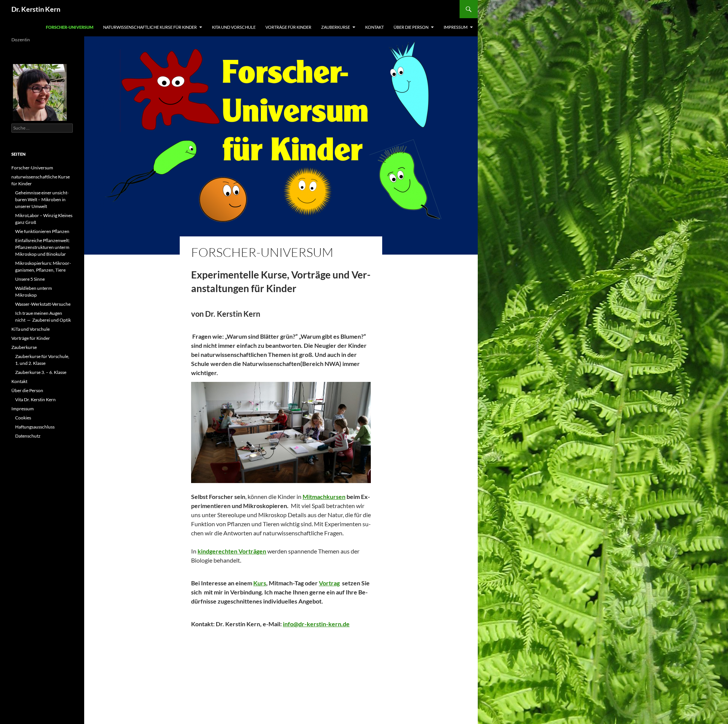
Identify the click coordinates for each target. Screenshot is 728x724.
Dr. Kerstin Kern (35, 9)
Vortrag (329, 582)
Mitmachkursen (324, 496)
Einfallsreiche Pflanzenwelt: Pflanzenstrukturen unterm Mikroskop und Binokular (42, 247)
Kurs (259, 582)
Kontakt (374, 27)
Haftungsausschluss (35, 427)
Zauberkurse (335, 27)
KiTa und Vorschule (234, 27)
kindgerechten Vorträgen (232, 551)
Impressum (456, 27)
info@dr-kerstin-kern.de (316, 623)
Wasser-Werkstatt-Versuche (43, 304)
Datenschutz (28, 436)
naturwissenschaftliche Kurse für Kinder (150, 27)
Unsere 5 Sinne (30, 279)
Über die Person (411, 27)
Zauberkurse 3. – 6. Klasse (40, 372)
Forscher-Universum (69, 27)
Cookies (23, 418)
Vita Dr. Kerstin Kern (35, 399)
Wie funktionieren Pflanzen (42, 231)
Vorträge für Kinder (288, 27)
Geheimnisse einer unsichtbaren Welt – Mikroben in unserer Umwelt (42, 199)
